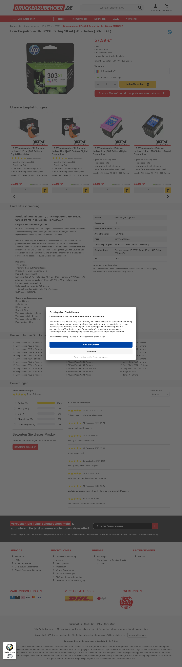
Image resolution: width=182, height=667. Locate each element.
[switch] (10, 656)
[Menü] (14, 644)
